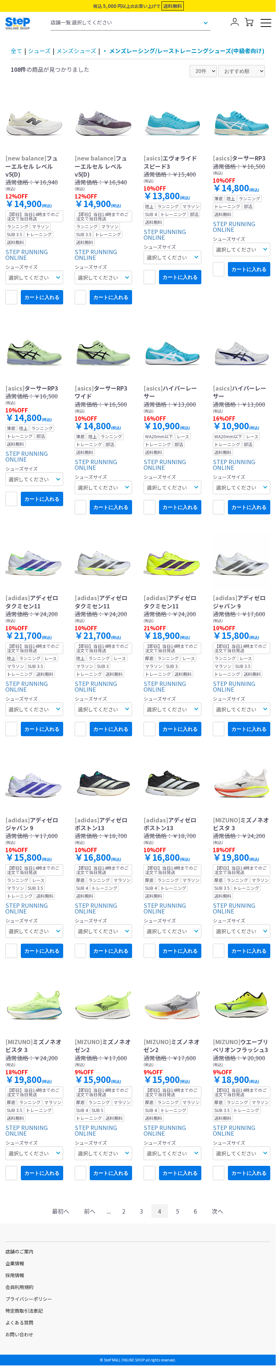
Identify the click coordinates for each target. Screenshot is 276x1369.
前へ (89, 1211)
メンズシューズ (76, 50)
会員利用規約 (19, 1287)
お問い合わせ (19, 1334)
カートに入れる (42, 297)
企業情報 (14, 1263)
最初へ (60, 1211)
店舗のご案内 (19, 1251)
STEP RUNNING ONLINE (26, 254)
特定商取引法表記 (24, 1310)
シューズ (39, 50)
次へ (217, 1211)
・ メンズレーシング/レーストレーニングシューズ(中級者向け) (183, 50)
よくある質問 (19, 1322)
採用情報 (14, 1275)
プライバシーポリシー (28, 1298)
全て (16, 50)
